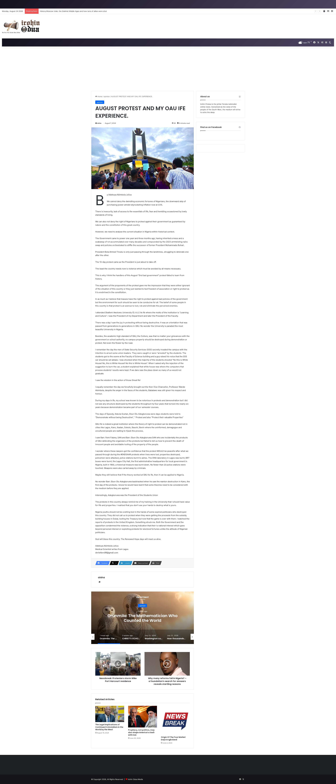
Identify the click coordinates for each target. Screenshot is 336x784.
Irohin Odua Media (135, 779)
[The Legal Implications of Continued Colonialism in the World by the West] (109, 714)
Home (99, 96)
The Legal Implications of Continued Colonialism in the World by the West (109, 727)
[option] (142, 618)
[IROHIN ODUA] (21, 26)
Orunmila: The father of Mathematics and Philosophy (61, 11)
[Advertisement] (168, 68)
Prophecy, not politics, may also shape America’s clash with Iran (141, 732)
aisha (99, 123)
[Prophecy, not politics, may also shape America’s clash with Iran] (142, 716)
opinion (107, 96)
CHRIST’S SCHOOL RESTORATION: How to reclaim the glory (142, 618)
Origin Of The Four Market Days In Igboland (173, 738)
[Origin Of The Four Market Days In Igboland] (175, 720)
